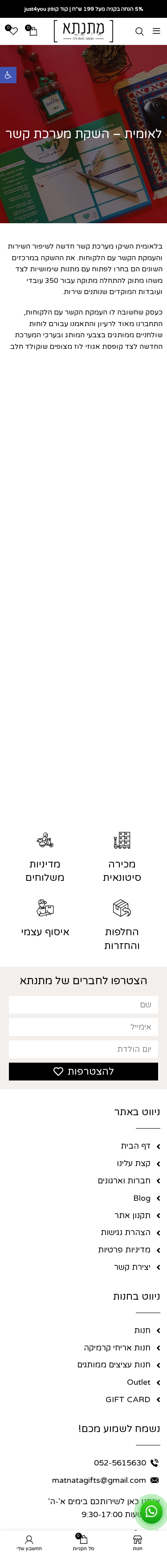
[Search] (139, 31)
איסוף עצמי (45, 932)
